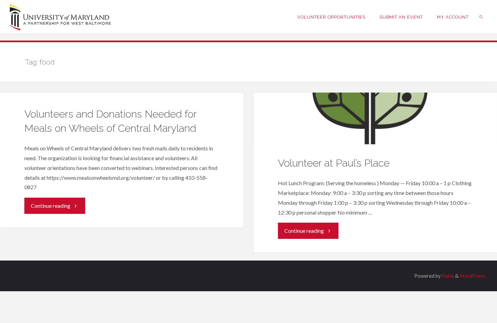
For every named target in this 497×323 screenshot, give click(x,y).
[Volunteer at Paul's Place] (375, 118)
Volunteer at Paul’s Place (333, 163)
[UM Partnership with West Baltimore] (60, 17)
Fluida (447, 276)
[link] (481, 17)
